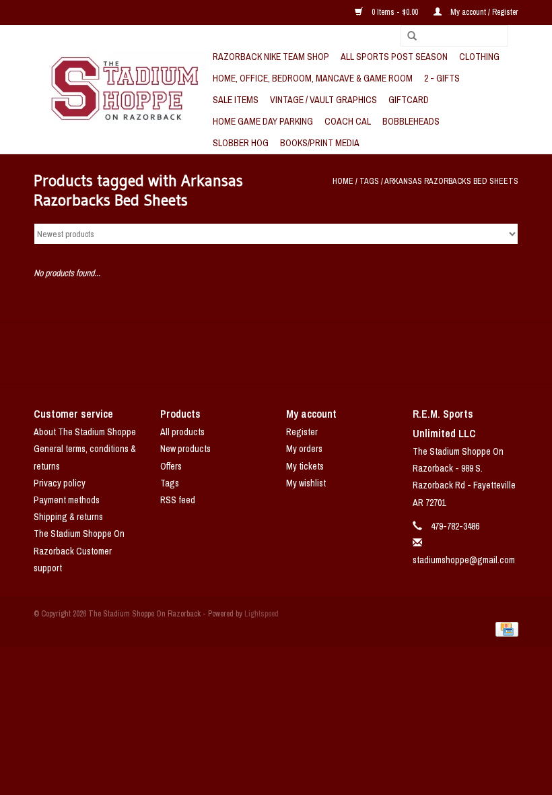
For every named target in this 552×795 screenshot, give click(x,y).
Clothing (479, 57)
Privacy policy (59, 483)
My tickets (305, 466)
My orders (304, 449)
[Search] (407, 36)
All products (182, 432)
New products (185, 449)
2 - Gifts (442, 78)
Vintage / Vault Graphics (323, 100)
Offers (171, 466)
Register (302, 432)
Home (343, 181)
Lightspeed (261, 613)
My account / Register (483, 12)
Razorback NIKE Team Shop (271, 57)
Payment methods (67, 500)
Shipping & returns (68, 517)
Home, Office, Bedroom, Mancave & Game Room (313, 78)
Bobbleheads (411, 121)
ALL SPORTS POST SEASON (394, 57)
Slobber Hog (241, 143)
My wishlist (306, 483)
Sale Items (235, 100)
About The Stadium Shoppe (85, 432)
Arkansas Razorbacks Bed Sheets (451, 181)
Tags (369, 181)
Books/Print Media (319, 143)
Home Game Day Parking (263, 121)
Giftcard (408, 100)
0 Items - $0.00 (395, 12)
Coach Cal (347, 121)
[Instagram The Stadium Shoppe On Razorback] (323, 353)
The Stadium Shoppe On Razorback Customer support (79, 550)
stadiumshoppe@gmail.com (464, 560)
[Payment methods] (504, 628)
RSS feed (177, 500)
